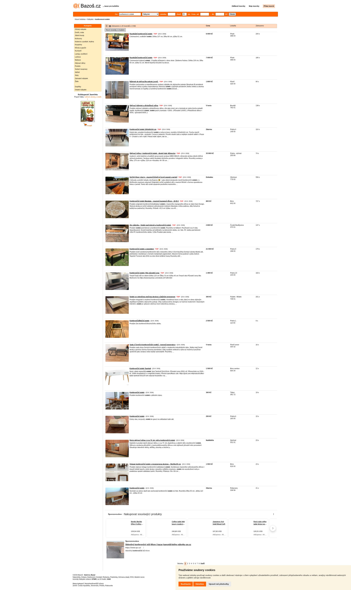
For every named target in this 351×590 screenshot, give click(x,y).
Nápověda (76, 577)
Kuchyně (78, 51)
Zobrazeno (260, 26)
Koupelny (78, 45)
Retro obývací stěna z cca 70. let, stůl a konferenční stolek (152, 440)
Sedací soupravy (81, 69)
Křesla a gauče (80, 48)
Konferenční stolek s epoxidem (142, 249)
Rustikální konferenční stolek (141, 34)
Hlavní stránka (80, 19)
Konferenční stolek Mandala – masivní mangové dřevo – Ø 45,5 (154, 201)
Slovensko (95, 586)
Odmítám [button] (200, 584)
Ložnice (78, 57)
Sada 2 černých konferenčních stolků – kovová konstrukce (153, 345)
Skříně (77, 72)
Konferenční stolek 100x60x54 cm (143, 129)
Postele (77, 66)
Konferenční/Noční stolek (139, 321)
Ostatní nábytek (80, 90)
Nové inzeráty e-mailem (115, 30)
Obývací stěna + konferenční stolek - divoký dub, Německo (152, 153)
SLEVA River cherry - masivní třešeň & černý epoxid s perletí (153, 177)
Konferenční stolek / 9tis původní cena (144, 273)
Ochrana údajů (123, 577)
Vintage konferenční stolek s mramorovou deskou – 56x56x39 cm (155, 464)
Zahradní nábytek (81, 78)
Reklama (106, 577)
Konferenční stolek (137, 392)
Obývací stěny (80, 63)
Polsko (101, 586)
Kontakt (99, 577)
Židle (77, 81)
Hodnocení (91, 577)
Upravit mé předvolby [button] (219, 584)
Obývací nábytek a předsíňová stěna (144, 106)
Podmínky (114, 577)
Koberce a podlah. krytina (84, 42)
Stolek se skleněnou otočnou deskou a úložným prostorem (152, 297)
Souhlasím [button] (186, 584)
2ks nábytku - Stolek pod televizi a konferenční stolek (150, 225)
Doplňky (78, 87)
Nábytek (90, 19)
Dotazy (83, 577)
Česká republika (84, 586)
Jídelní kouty (79, 35)
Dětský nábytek (80, 29)
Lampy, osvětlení (81, 54)
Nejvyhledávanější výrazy (94, 584)
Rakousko (109, 586)
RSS (132, 577)
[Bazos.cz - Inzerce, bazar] (87, 8)
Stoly (77, 75)
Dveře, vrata (79, 32)
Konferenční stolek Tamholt (140, 369)
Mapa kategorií (78, 584)
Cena (208, 26)
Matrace (78, 60)
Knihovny (78, 39)
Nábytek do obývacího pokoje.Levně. (144, 82)
